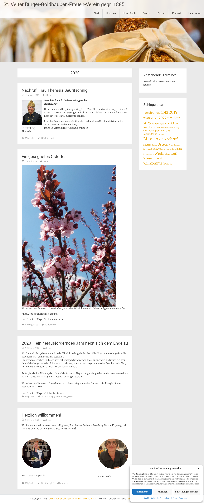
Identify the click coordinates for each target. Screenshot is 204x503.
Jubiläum (58, 396)
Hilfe (153, 131)
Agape (162, 124)
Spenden (163, 149)
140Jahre (148, 112)
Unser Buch (129, 13)
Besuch (146, 127)
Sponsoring (170, 149)
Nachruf (50, 138)
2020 (43, 138)
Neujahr (147, 144)
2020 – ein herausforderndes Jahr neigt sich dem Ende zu (75, 343)
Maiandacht (150, 134)
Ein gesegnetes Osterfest (45, 156)
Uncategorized (31, 324)
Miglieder (161, 134)
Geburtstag (175, 128)
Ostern (53, 324)
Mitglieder (29, 138)
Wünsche (168, 164)
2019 (173, 112)
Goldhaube (147, 131)
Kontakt (176, 13)
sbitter (48, 95)
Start (96, 13)
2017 (157, 112)
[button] (198, 468)
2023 (170, 118)
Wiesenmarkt (152, 158)
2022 (162, 118)
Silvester (177, 145)
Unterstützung (148, 154)
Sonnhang (147, 149)
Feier (158, 128)
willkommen (62, 483)
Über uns (111, 13)
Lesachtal (167, 131)
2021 (154, 118)
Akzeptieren (142, 491)
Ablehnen (163, 491)
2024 (177, 118)
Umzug (178, 148)
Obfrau (154, 145)
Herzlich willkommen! (41, 415)
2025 (147, 123)
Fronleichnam (166, 128)
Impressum (183, 498)
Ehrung (49, 396)
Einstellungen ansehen (186, 491)
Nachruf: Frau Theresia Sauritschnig (55, 90)
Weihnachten (165, 153)
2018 (164, 112)
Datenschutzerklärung (169, 498)
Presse (161, 13)
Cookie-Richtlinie (151, 498)
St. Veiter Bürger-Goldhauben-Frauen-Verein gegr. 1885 (63, 4)
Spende (155, 148)
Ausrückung (172, 123)
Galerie (146, 13)
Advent (155, 123)
